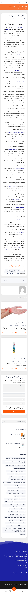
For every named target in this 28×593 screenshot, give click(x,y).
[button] (6, 591)
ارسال (14, 412)
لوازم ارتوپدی (11, 514)
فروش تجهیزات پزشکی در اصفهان (20, 6)
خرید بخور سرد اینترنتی (20, 474)
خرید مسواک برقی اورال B (19, 496)
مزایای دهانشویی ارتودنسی (20, 8)
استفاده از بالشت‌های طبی (19, 458)
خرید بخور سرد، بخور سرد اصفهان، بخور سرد (16, 471)
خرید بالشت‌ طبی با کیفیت (19, 468)
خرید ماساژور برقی (21, 493)
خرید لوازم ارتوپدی (11, 490)
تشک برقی (14, 465)
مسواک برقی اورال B (21, 525)
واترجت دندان (22, 534)
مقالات (10, 6)
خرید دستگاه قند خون (9, 485)
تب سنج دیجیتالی (21, 465)
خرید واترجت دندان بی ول (19, 502)
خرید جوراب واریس (21, 479)
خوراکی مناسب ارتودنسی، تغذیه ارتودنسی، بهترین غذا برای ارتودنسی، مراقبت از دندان (14, 505)
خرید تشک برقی (10, 474)
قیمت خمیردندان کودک (13, 511)
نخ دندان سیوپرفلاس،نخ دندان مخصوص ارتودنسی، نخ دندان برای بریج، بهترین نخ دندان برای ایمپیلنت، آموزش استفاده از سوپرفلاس (14, 530)
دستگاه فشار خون (21, 509)
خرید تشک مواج (21, 476)
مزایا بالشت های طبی (20, 523)
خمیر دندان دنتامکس (8, 502)
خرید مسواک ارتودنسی (11, 493)
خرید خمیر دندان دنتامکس (19, 482)
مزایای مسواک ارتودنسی (10, 523)
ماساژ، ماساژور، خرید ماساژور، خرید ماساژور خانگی (15, 517)
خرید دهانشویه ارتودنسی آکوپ (17, 266)
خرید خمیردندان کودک (8, 482)
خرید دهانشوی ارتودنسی (14, 270)
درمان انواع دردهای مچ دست (19, 323)
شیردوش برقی (22, 511)
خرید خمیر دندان (12, 479)
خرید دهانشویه (10, 488)
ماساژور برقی (22, 520)
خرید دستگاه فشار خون (20, 485)
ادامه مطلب (14, 332)
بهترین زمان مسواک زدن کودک (19, 358)
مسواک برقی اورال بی (11, 525)
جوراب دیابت (7, 465)
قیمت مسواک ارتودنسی (20, 514)
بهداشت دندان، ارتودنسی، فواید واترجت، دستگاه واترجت (15, 461)
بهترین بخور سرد (9, 458)
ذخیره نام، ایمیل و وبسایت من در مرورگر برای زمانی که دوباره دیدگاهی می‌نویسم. (14, 407)
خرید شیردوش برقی (21, 490)
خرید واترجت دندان (9, 499)
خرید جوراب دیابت (13, 476)
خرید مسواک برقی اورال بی (19, 499)
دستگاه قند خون (13, 509)
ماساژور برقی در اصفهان (14, 520)
